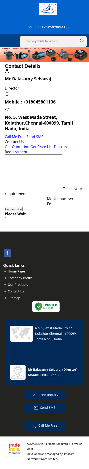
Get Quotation (17, 146)
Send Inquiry (48, 395)
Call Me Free (15, 136)
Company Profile (20, 278)
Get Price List (41, 146)
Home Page (16, 271)
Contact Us (16, 291)
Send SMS (34, 136)
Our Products (18, 284)
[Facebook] (7, 255)
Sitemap (14, 298)
